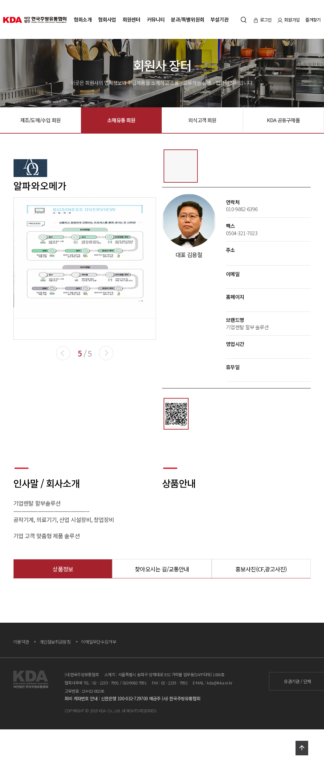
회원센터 (131, 19)
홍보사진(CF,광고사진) (261, 569)
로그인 (266, 19)
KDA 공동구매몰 (283, 120)
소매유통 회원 (121, 120)
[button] (106, 353)
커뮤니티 (156, 19)
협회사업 (107, 19)
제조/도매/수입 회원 (40, 120)
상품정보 (63, 569)
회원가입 (292, 19)
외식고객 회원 (202, 120)
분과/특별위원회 (187, 19)
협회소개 (83, 19)
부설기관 (219, 19)
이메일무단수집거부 (98, 642)
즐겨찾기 (313, 19)
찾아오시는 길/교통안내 (162, 569)
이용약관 (21, 642)
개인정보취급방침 (55, 642)
